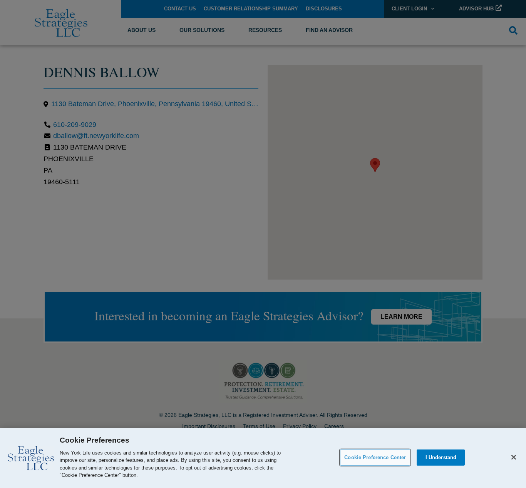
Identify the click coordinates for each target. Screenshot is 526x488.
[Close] (513, 457)
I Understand (441, 457)
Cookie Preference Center (375, 457)
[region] (263, 458)
